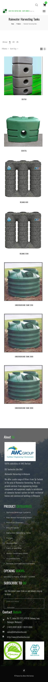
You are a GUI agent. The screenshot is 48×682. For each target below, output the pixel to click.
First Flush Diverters (14, 522)
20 (13, 42)
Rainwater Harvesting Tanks (18, 533)
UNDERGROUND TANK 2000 (24, 356)
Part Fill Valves (12, 527)
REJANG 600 (24, 202)
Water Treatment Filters (17, 553)
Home (12, 24)
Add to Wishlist (30, 75)
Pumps (9, 538)
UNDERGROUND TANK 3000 (24, 408)
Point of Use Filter (14, 548)
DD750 (24, 99)
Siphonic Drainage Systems (18, 512)
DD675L (24, 150)
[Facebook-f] (24, 670)
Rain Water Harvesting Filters (19, 517)
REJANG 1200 (24, 253)
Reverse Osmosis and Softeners (20, 563)
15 (10, 42)
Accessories (11, 543)
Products (19, 24)
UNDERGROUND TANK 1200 (24, 305)
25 (17, 42)
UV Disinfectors (13, 558)
